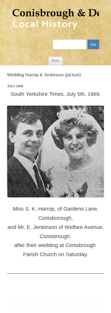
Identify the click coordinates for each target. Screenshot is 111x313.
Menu (55, 60)
